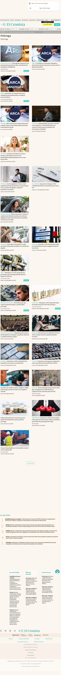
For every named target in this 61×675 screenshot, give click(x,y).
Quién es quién (40, 20)
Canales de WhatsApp (24, 638)
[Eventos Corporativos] (24, 635)
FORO (46, 20)
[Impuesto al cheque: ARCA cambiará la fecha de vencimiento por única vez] (46, 174)
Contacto (10, 638)
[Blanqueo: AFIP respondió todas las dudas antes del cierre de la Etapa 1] (46, 293)
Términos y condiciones (30, 649)
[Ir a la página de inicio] (14, 24)
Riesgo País (32, 20)
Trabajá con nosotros (39, 641)
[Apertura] (15, 635)
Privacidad (30, 652)
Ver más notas (30, 463)
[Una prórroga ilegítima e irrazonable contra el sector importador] (15, 438)
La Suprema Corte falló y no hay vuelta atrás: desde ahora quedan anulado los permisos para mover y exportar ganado (32, 537)
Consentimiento (30, 655)
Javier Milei (25, 20)
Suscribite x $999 (47, 24)
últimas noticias (4, 20)
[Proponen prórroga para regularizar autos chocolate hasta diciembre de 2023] (46, 351)
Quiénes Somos (49, 638)
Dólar (12, 20)
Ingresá (57, 24)
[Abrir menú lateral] (2, 24)
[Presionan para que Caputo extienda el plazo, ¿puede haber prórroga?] (15, 293)
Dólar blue (18, 20)
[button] (57, 572)
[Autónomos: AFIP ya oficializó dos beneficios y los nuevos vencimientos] (15, 351)
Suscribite (37, 638)
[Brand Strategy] (31, 635)
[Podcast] (37, 635)
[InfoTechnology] (45, 635)
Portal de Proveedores (23, 641)
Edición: (55, 20)
